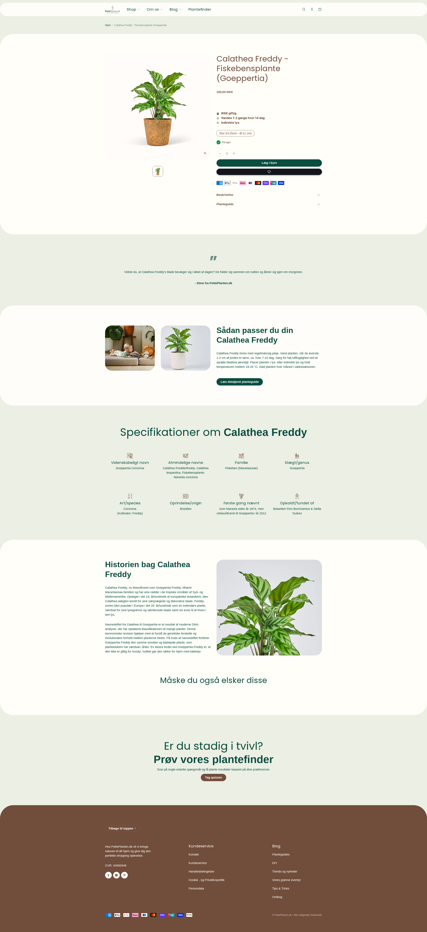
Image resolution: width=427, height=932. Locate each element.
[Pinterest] (124, 875)
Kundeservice (198, 863)
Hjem (108, 25)
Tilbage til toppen (120, 828)
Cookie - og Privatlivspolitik (207, 880)
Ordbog (277, 897)
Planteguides (281, 854)
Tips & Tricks (280, 888)
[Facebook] (108, 875)
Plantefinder (199, 9)
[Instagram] (116, 875)
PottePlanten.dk (283, 915)
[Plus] (234, 153)
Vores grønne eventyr (286, 880)
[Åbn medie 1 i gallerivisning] (157, 171)
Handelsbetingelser (201, 871)
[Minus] (220, 153)
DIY (274, 863)
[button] (304, 9)
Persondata (196, 888)
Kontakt (194, 854)
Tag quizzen (213, 777)
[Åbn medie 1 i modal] (157, 106)
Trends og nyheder (284, 871)
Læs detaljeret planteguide (240, 382)
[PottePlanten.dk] (112, 9)
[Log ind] (312, 9)
